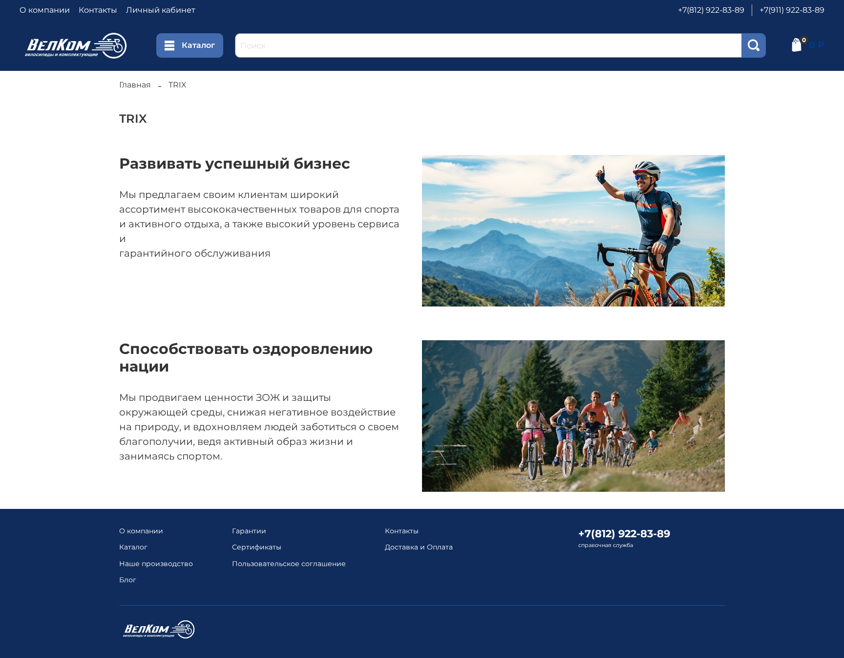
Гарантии (249, 530)
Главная (135, 84)
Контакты (98, 10)
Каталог (198, 45)
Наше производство (156, 563)
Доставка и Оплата (419, 547)
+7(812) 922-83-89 (711, 10)
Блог (127, 579)
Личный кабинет (160, 10)
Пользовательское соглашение (289, 563)
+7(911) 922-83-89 (792, 10)
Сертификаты (256, 547)
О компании (45, 10)
